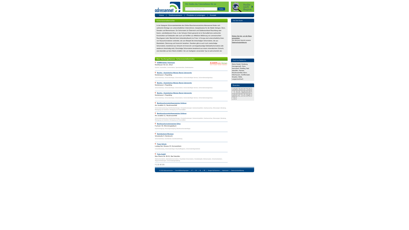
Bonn (245, 72)
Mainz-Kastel (236, 64)
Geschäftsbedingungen (182, 170)
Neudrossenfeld (237, 72)
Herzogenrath (236, 66)
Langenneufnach (237, 79)
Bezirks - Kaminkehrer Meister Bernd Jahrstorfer (174, 73)
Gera (243, 66)
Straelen (235, 77)
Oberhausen (236, 75)
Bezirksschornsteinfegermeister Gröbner (171, 103)
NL (200, 170)
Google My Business (214, 170)
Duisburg (244, 64)
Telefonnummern (175, 15)
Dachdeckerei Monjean (165, 134)
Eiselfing (243, 68)
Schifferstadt (245, 75)
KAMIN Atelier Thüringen (166, 62)
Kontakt (213, 15)
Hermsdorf (235, 68)
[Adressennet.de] (167, 7)
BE (204, 170)
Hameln (241, 70)
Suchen (221, 9)
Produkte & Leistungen (196, 15)
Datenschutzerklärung (239, 42)
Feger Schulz (161, 144)
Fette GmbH (161, 154)
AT (192, 170)
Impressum (225, 170)
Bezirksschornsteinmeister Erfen (169, 124)
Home (161, 15)
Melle (240, 77)
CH (196, 170)
